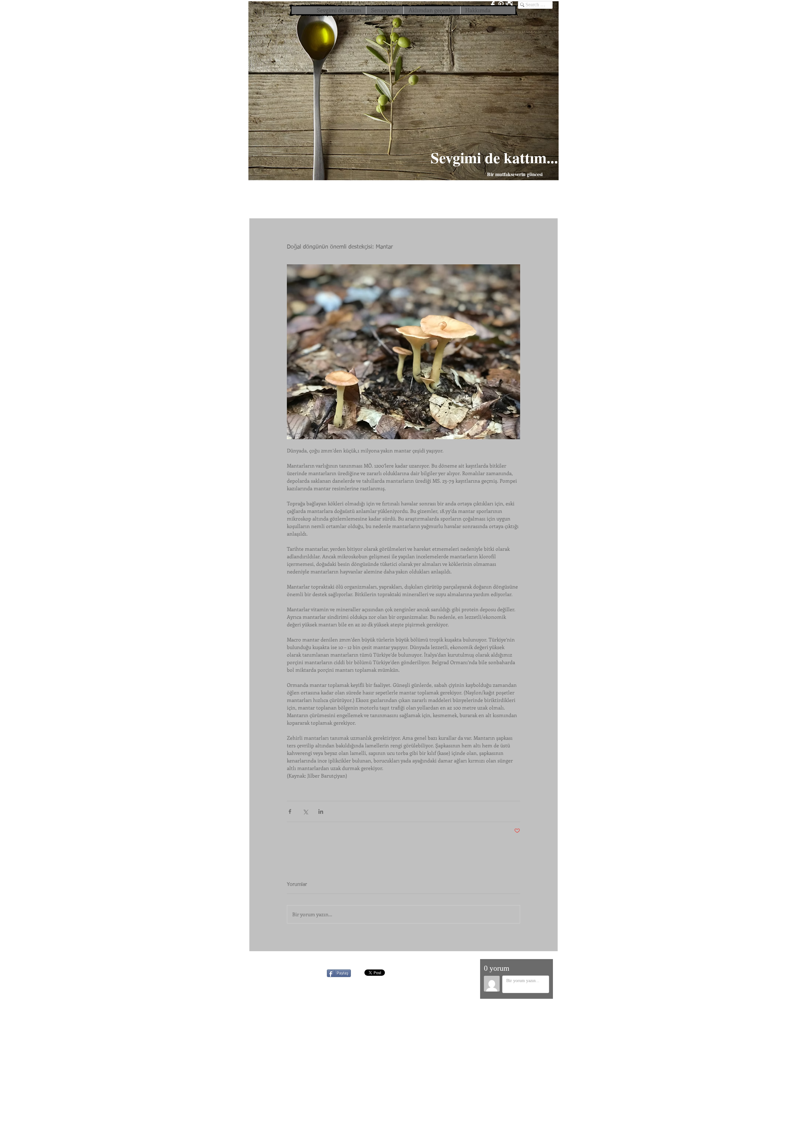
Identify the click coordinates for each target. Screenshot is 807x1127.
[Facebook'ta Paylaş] (290, 811)
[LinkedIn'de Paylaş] (321, 811)
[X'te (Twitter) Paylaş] (305, 811)
